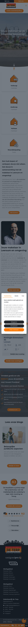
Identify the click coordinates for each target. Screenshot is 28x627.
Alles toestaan (14, 330)
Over (23, 296)
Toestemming (7, 296)
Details (16, 296)
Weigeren (14, 322)
